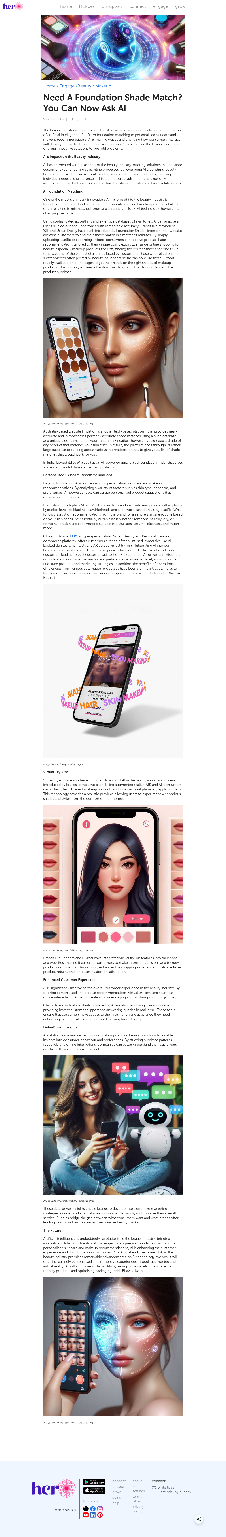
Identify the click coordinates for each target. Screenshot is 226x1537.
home (66, 6)
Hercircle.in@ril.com (174, 1492)
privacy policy (138, 1509)
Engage (67, 86)
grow (180, 6)
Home (49, 86)
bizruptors (112, 6)
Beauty (84, 86)
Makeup (103, 86)
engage (160, 6)
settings (139, 1491)
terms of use (137, 1498)
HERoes (87, 6)
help (115, 1503)
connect (137, 6)
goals (116, 1497)
